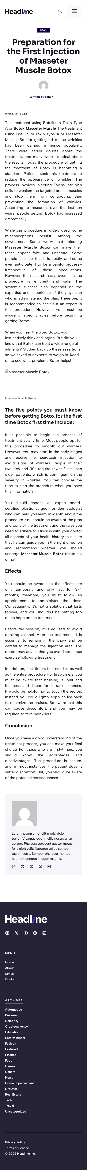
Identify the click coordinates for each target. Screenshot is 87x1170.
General (10, 1072)
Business (11, 1015)
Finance (10, 1055)
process (30, 743)
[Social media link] (14, 866)
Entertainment (15, 1038)
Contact (10, 979)
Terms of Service (17, 1148)
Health (44, 30)
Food (8, 1060)
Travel (9, 1106)
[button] (60, 11)
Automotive (13, 1009)
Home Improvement (19, 1083)
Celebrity (11, 1021)
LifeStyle (11, 1089)
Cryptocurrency (16, 1026)
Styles (9, 974)
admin (49, 97)
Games (10, 1066)
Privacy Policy (15, 1142)
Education (12, 1032)
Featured (11, 1049)
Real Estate (13, 1094)
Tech (8, 1100)
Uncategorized (15, 1111)
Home (9, 962)
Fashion (10, 1043)
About (9, 968)
